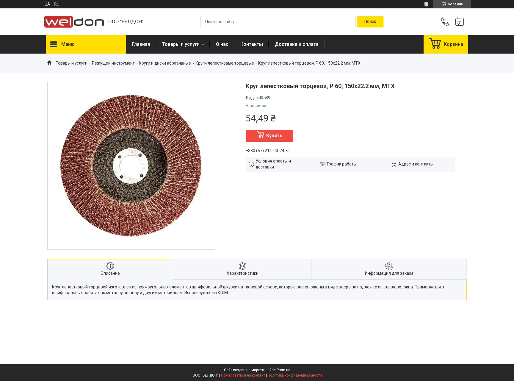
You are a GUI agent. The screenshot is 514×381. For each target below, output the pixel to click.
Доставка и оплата (297, 44)
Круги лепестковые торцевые (224, 63)
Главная (141, 44)
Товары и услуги (181, 44)
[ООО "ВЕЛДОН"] (74, 22)
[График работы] (459, 22)
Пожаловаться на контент (243, 375)
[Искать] (370, 21)
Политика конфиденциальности (295, 375)
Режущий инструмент (113, 63)
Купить (274, 135)
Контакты (251, 44)
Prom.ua (283, 370)
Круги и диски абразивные (165, 63)
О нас (222, 44)
